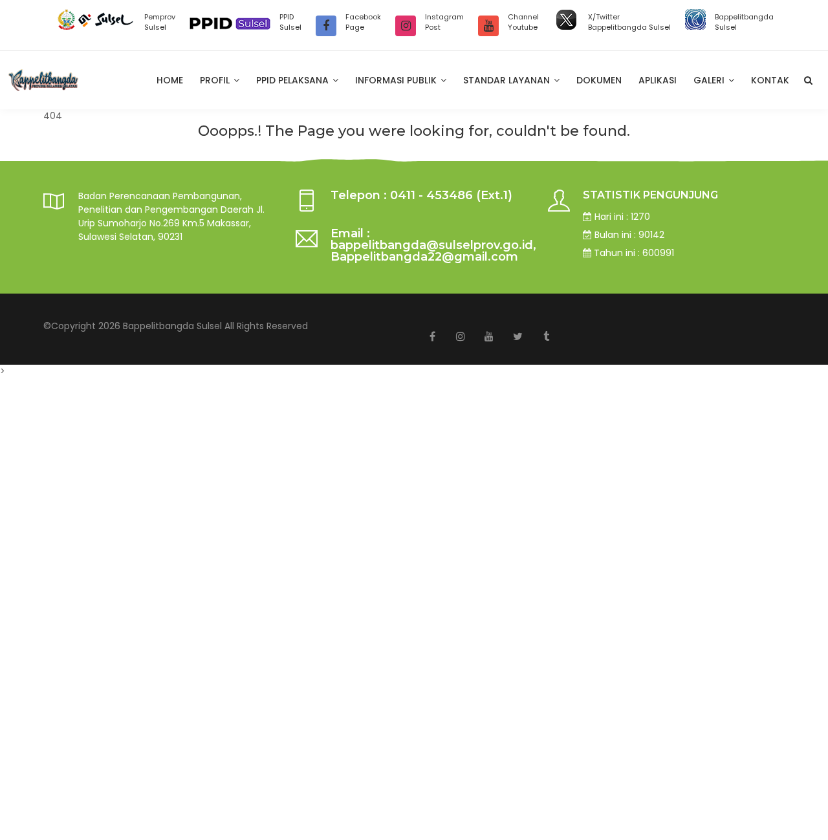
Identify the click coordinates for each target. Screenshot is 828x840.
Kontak (770, 80)
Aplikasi (657, 80)
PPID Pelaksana (293, 80)
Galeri (710, 80)
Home (170, 80)
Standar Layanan (507, 80)
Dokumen (599, 80)
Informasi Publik (397, 80)
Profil (216, 80)
